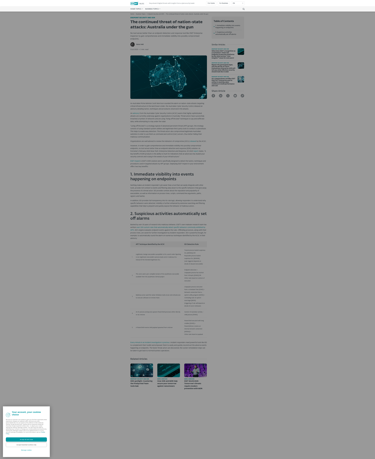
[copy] (242, 95)
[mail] (235, 95)
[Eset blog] (138, 3)
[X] (228, 95)
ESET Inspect (135, 161)
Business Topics (141, 14)
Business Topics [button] (152, 9)
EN (234, 3)
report (195, 151)
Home (132, 14)
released (193, 141)
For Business (223, 3)
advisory (136, 113)
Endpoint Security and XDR (155, 14)
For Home (211, 3)
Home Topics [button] (136, 9)
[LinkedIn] (220, 95)
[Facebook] (213, 95)
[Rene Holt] (133, 44)
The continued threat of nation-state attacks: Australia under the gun (187, 14)
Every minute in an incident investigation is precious (150, 342)
